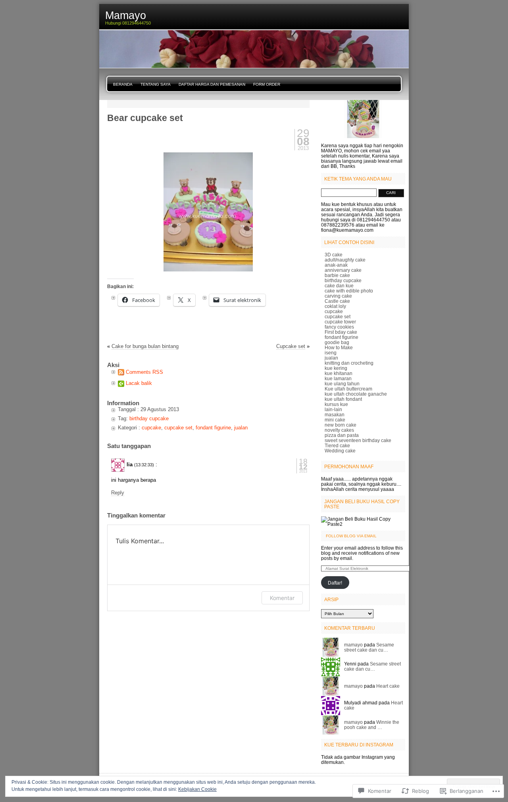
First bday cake (341, 332)
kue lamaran (338, 378)
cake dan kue (339, 285)
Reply (117, 493)
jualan (241, 428)
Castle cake (337, 301)
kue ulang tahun (342, 383)
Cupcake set (290, 346)
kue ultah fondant (343, 399)
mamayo (353, 644)
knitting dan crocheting (349, 362)
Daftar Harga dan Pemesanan (212, 84)
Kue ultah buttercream (348, 388)
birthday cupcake (149, 418)
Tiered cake (337, 445)
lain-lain (333, 409)
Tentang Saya (155, 84)
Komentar (282, 597)
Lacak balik (139, 383)
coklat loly (335, 306)
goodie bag (337, 342)
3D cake (334, 254)
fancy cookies (339, 326)
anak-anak (336, 264)
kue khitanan (338, 373)
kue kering (336, 368)
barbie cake (337, 275)
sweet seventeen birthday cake (358, 440)
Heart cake (388, 686)
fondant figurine (213, 428)
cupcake (151, 428)
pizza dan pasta (342, 435)
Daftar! (335, 582)
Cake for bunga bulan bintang (145, 346)
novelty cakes (339, 430)
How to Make (339, 347)
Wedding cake (340, 450)
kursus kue (336, 404)
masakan (334, 414)
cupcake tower (340, 321)
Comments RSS (144, 372)
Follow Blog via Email (351, 536)
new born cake (340, 424)
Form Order (266, 84)
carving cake (338, 295)
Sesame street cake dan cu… (369, 647)
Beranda (123, 84)
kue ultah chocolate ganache (356, 393)
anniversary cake (343, 270)
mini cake (335, 419)
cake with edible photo (349, 290)
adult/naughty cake (345, 259)
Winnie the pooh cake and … (371, 724)
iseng (331, 352)
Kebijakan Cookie (197, 789)
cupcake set (178, 428)
